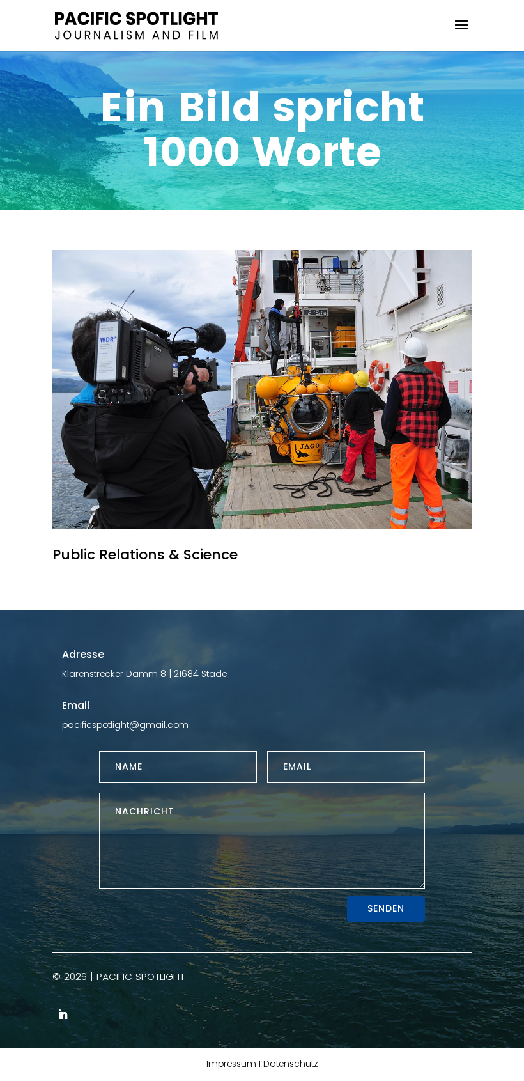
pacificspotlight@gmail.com (125, 725)
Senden (386, 908)
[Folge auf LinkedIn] (62, 1014)
